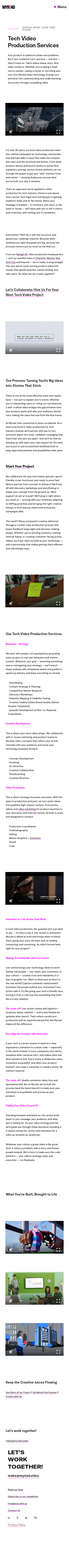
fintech (46, 197)
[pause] (34, 119)
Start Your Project (20, 466)
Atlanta (51, 258)
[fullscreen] (58, 131)
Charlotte (40, 258)
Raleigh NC (22, 254)
